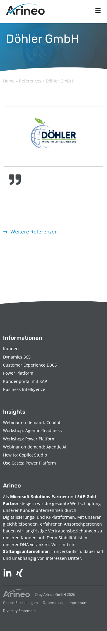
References (30, 81)
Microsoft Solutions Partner (38, 496)
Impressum (78, 602)
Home (9, 81)
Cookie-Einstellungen (20, 602)
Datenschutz (53, 602)
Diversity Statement (19, 610)
